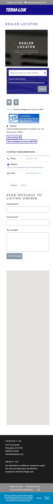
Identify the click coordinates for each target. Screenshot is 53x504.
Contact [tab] (13, 185)
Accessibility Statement (21, 490)
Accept (39, 498)
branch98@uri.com (33, 173)
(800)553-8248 (12, 451)
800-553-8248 (15, 2)
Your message (12, 230)
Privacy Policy (33, 487)
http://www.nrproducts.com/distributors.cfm (25, 167)
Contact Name (13, 204)
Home (9, 109)
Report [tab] (23, 185)
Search (42, 89)
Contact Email (13, 217)
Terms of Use (16, 487)
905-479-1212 (31, 159)
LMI (38, 490)
